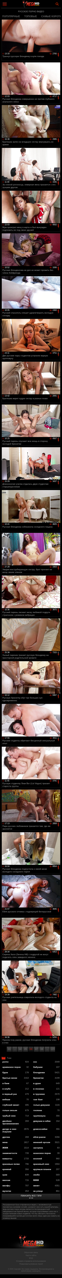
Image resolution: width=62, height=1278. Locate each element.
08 (41, 1049)
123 (53, 1049)
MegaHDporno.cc (39, 5)
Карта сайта (31, 1255)
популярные (11, 16)
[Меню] (5, 4)
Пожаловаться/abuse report (31, 1264)
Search (57, 4)
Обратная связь (31, 1252)
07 (36, 1049)
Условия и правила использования (31, 1261)
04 (20, 1049)
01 (9, 1049)
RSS (31, 1258)
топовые (30, 16)
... (15, 1049)
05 (25, 1049)
